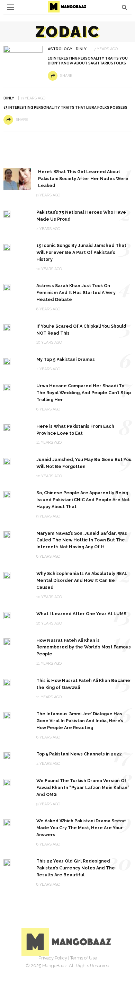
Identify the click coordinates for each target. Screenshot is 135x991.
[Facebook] (45, 968)
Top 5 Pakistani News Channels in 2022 (79, 753)
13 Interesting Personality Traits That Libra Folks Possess (65, 107)
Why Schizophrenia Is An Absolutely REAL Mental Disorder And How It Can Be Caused (81, 580)
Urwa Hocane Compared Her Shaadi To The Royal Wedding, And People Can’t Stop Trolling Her (83, 392)
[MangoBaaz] (67, 941)
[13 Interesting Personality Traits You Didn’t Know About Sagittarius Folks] (23, 55)
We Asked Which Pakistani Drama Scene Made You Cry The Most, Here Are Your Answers (81, 827)
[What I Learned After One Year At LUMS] (6, 615)
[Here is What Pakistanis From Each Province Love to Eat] (6, 427)
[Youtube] (90, 968)
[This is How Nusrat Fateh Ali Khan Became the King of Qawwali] (6, 682)
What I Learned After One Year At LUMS (81, 613)
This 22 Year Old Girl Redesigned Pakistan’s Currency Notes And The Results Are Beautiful (75, 867)
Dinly (81, 49)
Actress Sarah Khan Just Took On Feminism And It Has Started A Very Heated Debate (76, 292)
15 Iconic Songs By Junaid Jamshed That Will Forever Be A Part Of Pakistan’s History (81, 252)
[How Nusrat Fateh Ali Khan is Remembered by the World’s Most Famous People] (6, 641)
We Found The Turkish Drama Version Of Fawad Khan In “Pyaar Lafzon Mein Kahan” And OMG (82, 787)
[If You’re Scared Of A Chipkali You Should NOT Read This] (6, 327)
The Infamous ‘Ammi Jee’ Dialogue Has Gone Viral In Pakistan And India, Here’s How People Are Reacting (79, 720)
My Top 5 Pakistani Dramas (65, 359)
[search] (124, 7)
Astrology (60, 49)
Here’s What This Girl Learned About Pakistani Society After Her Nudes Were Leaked (83, 178)
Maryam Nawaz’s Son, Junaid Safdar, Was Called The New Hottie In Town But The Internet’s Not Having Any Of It (81, 540)
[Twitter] (60, 968)
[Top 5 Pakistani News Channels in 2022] (6, 755)
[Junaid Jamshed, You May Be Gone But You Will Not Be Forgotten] (6, 461)
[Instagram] (75, 968)
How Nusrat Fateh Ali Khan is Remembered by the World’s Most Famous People (83, 647)
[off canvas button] (10, 7)
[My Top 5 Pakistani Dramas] (6, 360)
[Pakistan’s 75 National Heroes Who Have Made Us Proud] (6, 213)
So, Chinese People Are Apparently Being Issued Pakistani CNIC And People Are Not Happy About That (83, 499)
